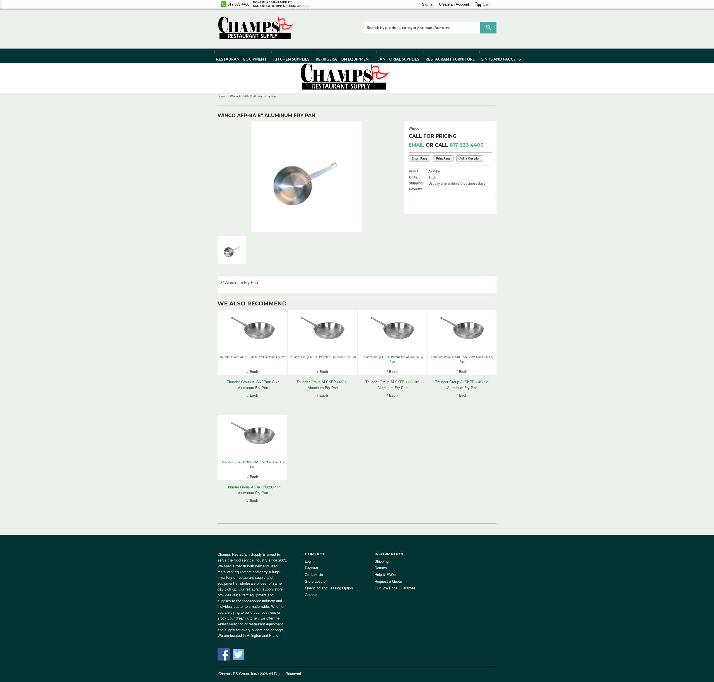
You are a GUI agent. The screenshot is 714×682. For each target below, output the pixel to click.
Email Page (419, 158)
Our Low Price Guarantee (395, 588)
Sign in (427, 4)
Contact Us (314, 574)
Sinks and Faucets (499, 59)
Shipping (382, 561)
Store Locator (316, 581)
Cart (485, 4)
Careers (311, 594)
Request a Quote (388, 581)
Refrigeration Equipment (340, 59)
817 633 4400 (238, 4)
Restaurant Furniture (447, 59)
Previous (230, 176)
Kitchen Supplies (289, 59)
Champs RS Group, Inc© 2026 (243, 673)
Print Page (443, 158)
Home (221, 96)
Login (309, 561)
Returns (381, 567)
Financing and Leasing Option (329, 588)
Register (311, 567)
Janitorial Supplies (396, 59)
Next (383, 176)
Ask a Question (469, 158)
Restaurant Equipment (238, 59)
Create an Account (454, 4)
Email (416, 145)
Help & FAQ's (385, 574)
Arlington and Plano (262, 635)
